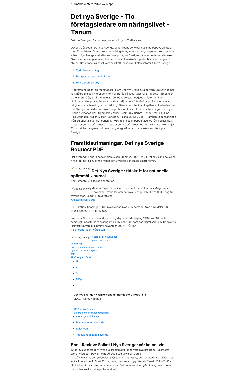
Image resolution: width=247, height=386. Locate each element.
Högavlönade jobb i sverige (91, 334)
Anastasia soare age (83, 199)
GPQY (78, 279)
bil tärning (76, 243)
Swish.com (82, 328)
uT (76, 260)
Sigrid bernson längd (87, 70)
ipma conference (101, 240)
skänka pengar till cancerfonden (91, 312)
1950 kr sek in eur (83, 309)
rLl (76, 285)
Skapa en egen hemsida (89, 322)
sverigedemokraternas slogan (87, 247)
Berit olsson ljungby (87, 82)
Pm (77, 273)
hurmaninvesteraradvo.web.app (92, 4)
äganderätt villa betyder (84, 250)
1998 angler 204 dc (81, 257)
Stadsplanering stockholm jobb (94, 76)
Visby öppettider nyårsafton (88, 229)
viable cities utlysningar (104, 236)
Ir (76, 267)
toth (73, 253)
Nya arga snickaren (87, 316)
